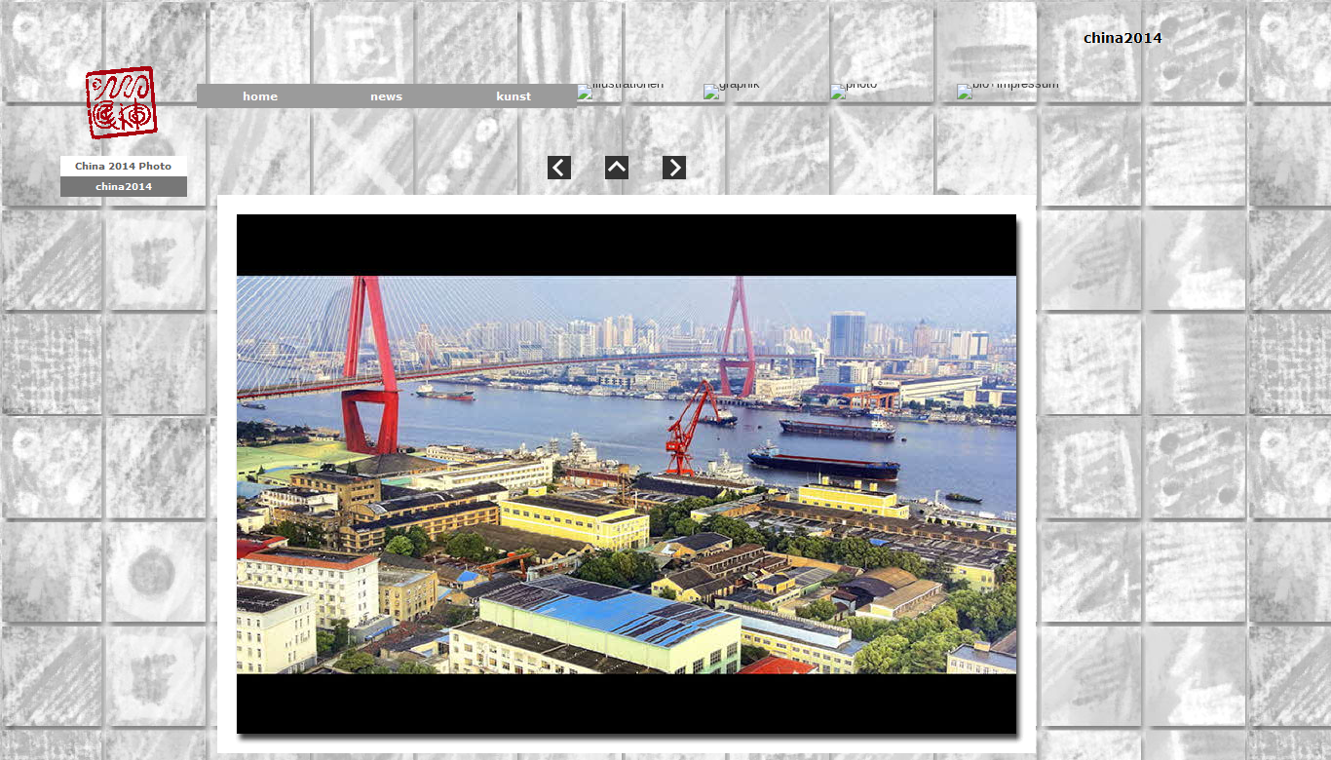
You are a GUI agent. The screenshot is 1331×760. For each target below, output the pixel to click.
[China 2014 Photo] (123, 166)
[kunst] (513, 96)
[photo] (853, 91)
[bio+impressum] (1008, 91)
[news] (386, 96)
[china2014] (123, 186)
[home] (260, 96)
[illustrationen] (620, 91)
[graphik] (732, 91)
